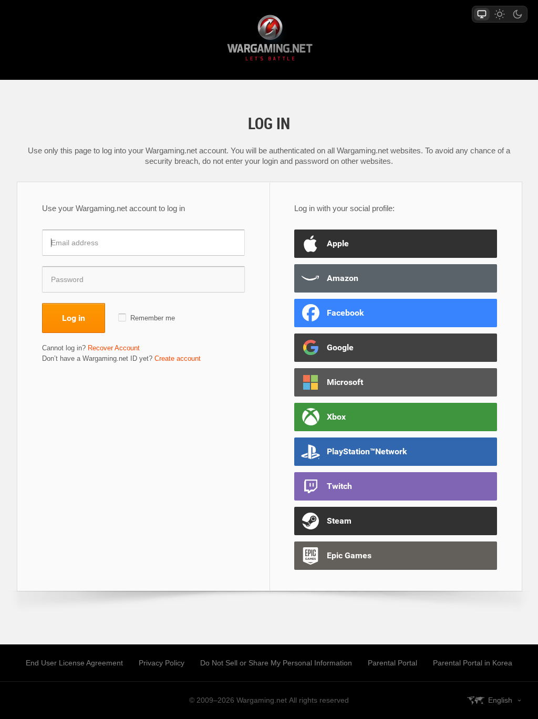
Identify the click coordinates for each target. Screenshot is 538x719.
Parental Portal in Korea (472, 663)
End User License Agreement (74, 663)
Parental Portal (392, 663)
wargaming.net (269, 39)
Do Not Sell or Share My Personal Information (276, 663)
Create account (177, 358)
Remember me (152, 318)
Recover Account (114, 348)
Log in (73, 318)
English (500, 700)
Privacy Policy (161, 663)
